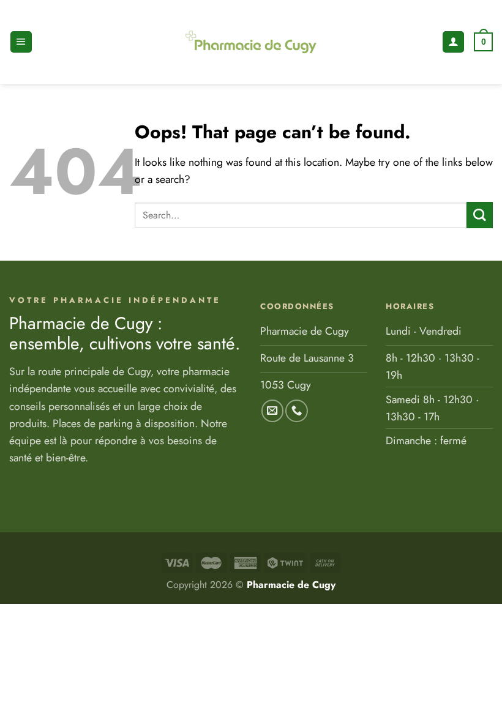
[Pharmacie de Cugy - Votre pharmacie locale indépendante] (251, 42)
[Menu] (21, 42)
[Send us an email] (272, 411)
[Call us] (296, 411)
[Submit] (479, 215)
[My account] (453, 42)
